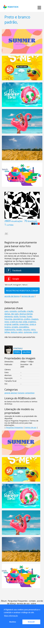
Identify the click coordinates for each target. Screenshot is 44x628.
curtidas (9, 225)
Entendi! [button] (31, 622)
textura (14, 332)
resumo (26, 329)
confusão (22, 311)
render (19, 329)
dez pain (15, 314)
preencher (24, 324)
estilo (16, 316)
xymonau (28, 332)
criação (30, 311)
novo (6, 321)
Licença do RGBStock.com (20, 398)
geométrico (18, 319)
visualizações (17, 221)
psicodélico (24, 327)
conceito (13, 311)
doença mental (25, 314)
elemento (8, 316)
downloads (32, 221)
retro (33, 329)
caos (6, 311)
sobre (33, 603)
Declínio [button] (12, 622)
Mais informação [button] (11, 616)
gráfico (27, 319)
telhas (7, 332)
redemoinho (9, 329)
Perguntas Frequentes (14, 427)
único (35, 332)
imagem (34, 319)
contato (32, 601)
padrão (15, 324)
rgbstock (13, 7)
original (7, 324)
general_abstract (10, 393)
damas (7, 314)
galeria (26, 352)
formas (22, 316)
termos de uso (30, 427)
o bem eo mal (16, 321)
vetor (20, 332)
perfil (17, 352)
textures (21, 393)
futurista (8, 319)
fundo (29, 316)
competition (29, 393)
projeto (15, 327)
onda (25, 321)
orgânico (32, 321)
